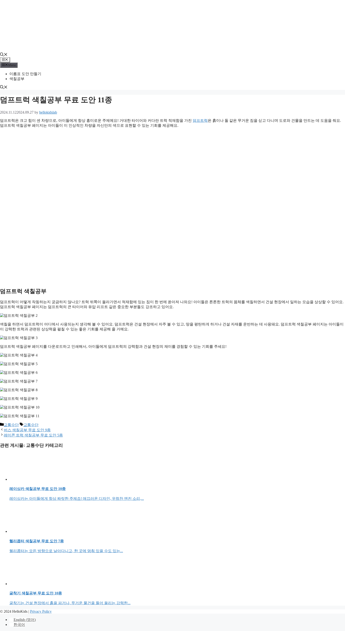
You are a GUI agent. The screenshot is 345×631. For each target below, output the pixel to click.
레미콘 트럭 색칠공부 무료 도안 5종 (33, 435)
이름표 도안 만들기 (25, 74)
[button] (4, 55)
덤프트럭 (200, 120)
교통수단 (11, 425)
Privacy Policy (41, 611)
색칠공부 (16, 79)
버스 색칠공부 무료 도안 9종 (27, 430)
